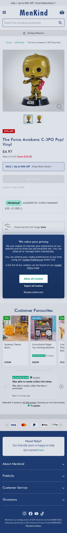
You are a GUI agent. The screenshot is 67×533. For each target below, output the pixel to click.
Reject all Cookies (33, 285)
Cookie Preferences (32, 259)
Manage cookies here (33, 292)
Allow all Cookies (33, 278)
